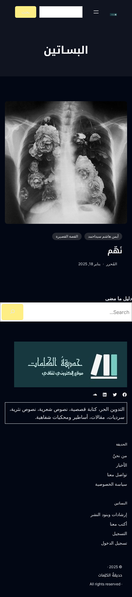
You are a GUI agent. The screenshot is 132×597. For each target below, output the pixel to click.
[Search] (12, 312)
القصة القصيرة (67, 236)
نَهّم (114, 251)
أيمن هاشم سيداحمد (103, 236)
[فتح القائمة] (96, 12)
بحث (25, 11)
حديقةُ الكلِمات (110, 575)
